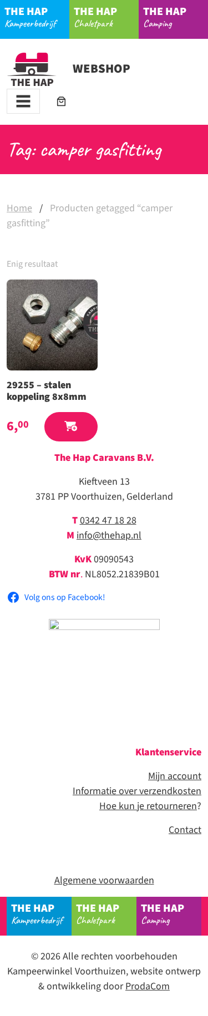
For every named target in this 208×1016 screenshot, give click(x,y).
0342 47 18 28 (108, 520)
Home (19, 208)
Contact (185, 830)
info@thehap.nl (109, 535)
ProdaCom (147, 986)
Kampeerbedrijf (29, 16)
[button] (71, 426)
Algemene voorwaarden (104, 880)
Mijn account (174, 776)
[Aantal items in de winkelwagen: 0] (61, 101)
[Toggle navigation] (23, 101)
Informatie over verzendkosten (137, 791)
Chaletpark (95, 16)
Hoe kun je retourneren (148, 806)
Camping (164, 16)
